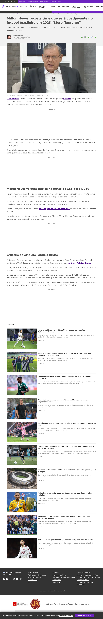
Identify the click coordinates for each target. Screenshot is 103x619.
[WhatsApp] (21, 579)
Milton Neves (13, 99)
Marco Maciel (19, 35)
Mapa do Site (22, 1)
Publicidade (53, 1)
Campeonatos (63, 6)
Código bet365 (83, 580)
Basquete (56, 582)
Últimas (33, 6)
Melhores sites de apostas (87, 575)
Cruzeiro (67, 99)
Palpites (99, 6)
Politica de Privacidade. (66, 615)
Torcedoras (57, 580)
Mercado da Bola (88, 6)
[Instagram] (8, 2)
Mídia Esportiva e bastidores (64, 577)
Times (53, 6)
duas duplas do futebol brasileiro (54, 209)
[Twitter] (5, 2)
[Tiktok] (10, 579)
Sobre (59, 1)
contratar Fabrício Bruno (79, 263)
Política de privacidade (32, 1)
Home (9, 14)
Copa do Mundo (42, 6)
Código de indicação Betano (88, 577)
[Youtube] (11, 2)
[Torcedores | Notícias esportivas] (10, 6)
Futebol (15, 14)
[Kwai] (14, 2)
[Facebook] (3, 2)
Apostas (23, 6)
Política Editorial (44, 1)
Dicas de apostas (84, 572)
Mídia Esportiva (76, 6)
